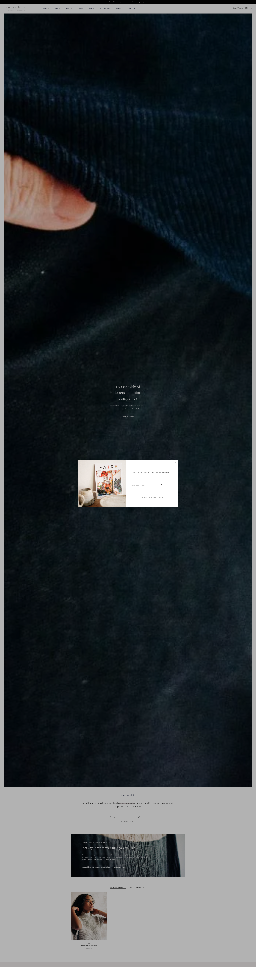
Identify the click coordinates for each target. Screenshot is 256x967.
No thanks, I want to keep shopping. (152, 497)
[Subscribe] (159, 485)
